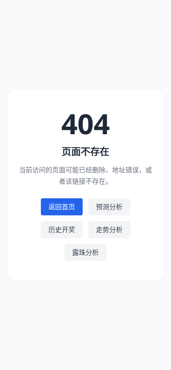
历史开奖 (61, 229)
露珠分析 (85, 252)
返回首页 (61, 206)
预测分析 (109, 206)
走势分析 (109, 229)
